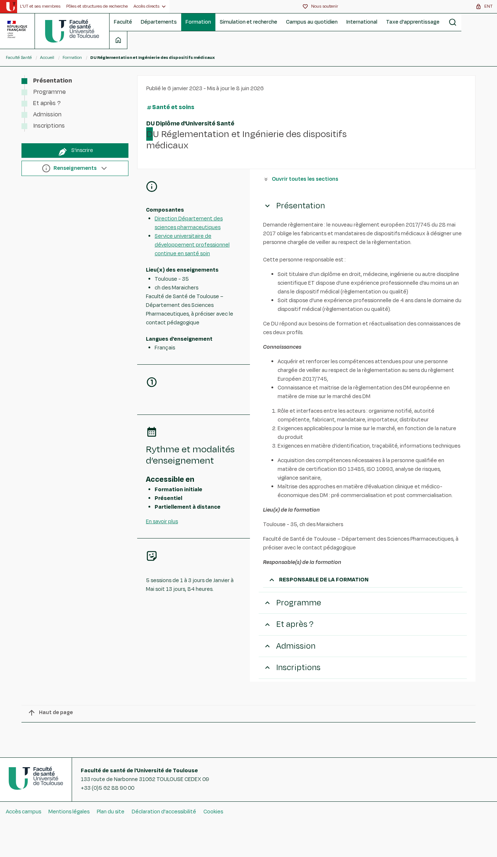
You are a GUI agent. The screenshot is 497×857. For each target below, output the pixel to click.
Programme (49, 92)
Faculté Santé (19, 57)
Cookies (213, 812)
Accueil (47, 57)
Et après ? (47, 103)
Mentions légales (69, 812)
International (361, 22)
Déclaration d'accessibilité (164, 812)
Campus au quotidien (312, 22)
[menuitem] (40, 6)
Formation (198, 22)
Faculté (123, 22)
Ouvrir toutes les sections (305, 179)
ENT (488, 6)
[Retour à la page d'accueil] (72, 31)
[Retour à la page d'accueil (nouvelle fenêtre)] (10, 6)
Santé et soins (173, 107)
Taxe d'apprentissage (413, 22)
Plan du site (110, 812)
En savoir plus (162, 521)
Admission (47, 114)
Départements (159, 22)
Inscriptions (49, 125)
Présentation (52, 80)
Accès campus (23, 812)
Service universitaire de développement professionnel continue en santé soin (192, 244)
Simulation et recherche (248, 22)
